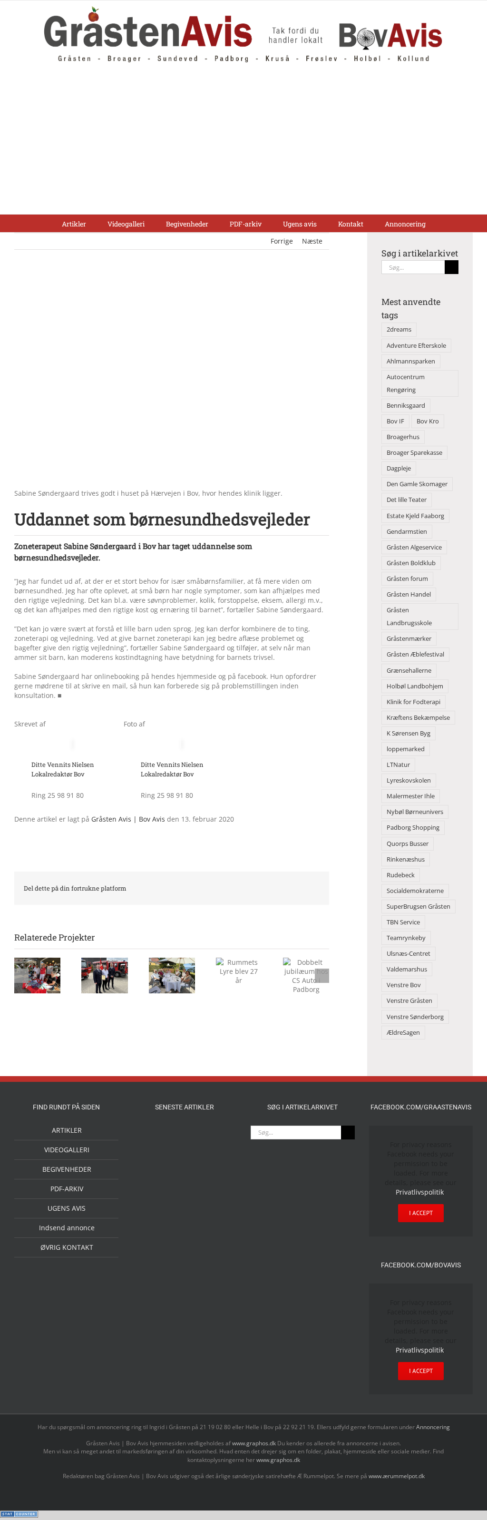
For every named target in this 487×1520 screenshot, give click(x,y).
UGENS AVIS (67, 1208)
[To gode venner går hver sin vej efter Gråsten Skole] (215, 1229)
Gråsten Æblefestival (415, 654)
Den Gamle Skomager (417, 484)
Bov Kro (428, 421)
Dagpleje (399, 468)
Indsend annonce (67, 1227)
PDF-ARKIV (66, 1188)
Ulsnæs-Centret (408, 954)
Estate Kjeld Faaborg (415, 516)
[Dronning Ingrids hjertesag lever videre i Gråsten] (169, 1314)
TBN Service (403, 922)
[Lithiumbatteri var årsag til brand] (184, 1252)
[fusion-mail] (108, 767)
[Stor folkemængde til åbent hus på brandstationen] (184, 1202)
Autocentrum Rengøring (406, 383)
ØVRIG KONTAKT (66, 1247)
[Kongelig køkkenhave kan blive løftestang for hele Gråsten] (184, 1230)
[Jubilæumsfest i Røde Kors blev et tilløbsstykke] (154, 1137)
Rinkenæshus (406, 859)
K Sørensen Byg (408, 733)
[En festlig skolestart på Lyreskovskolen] (184, 1292)
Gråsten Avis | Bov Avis (128, 819)
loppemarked (406, 749)
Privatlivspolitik (420, 1191)
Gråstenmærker (409, 639)
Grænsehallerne (409, 671)
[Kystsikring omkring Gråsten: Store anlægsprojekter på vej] (184, 1137)
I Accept (421, 1213)
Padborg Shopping (413, 828)
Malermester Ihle (411, 796)
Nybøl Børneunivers (415, 812)
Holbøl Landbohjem (415, 686)
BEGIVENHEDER (66, 1169)
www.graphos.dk (254, 1443)
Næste (312, 240)
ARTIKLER (67, 1130)
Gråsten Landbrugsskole (409, 616)
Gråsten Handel (409, 594)
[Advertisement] (243, 142)
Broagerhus (403, 437)
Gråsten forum (407, 579)
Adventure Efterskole (416, 346)
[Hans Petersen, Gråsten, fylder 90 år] (154, 1205)
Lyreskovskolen (409, 780)
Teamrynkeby (406, 938)
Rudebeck (401, 875)
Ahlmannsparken (411, 361)
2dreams (399, 329)
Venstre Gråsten (409, 1001)
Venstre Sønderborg (415, 1017)
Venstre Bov (404, 985)
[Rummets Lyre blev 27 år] (154, 1230)
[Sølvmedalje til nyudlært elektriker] (154, 1261)
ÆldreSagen (403, 1033)
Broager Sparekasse (414, 453)
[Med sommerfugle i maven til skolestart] (215, 1139)
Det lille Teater (407, 500)
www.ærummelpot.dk (397, 1476)
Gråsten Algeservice (414, 547)
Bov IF (395, 421)
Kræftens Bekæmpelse (418, 718)
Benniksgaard (406, 406)
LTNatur (398, 765)
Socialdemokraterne (415, 891)
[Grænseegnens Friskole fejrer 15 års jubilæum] (154, 1292)
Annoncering (433, 1427)
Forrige (282, 240)
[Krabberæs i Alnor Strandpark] (184, 1171)
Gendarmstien (407, 532)
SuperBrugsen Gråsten (418, 906)
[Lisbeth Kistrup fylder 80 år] (215, 1167)
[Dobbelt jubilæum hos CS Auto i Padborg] (215, 1253)
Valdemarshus (407, 969)
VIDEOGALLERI (66, 1149)
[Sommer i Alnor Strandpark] (154, 1163)
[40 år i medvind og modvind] (215, 1202)
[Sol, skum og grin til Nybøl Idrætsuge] (215, 1292)
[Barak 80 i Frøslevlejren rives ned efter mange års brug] (199, 1315)
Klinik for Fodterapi (413, 702)
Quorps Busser (408, 844)
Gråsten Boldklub (411, 563)
